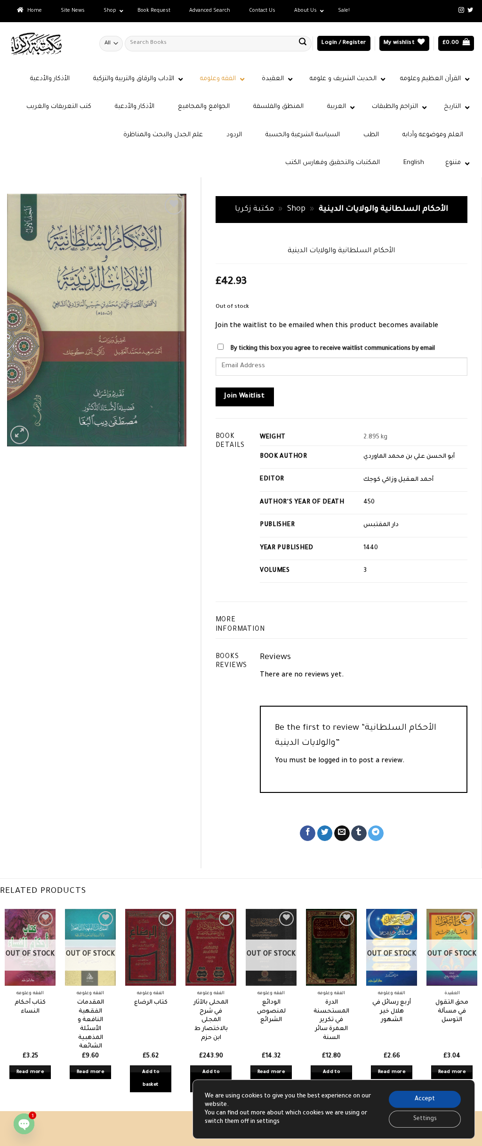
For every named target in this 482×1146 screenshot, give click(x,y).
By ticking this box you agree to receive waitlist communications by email (332, 349)
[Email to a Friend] (342, 833)
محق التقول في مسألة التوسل (451, 1011)
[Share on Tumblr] (359, 833)
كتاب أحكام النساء (30, 1007)
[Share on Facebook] (307, 833)
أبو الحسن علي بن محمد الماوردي (409, 456)
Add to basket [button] (150, 1079)
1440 (370, 548)
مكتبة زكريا (254, 209)
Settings (425, 1119)
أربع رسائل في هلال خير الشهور (391, 1011)
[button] (343, 43)
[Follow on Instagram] (461, 10)
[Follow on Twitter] (470, 10)
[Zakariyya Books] (46, 43)
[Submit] (303, 43)
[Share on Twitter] (325, 833)
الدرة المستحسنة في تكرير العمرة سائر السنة (331, 1020)
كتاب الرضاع (151, 1002)
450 (369, 502)
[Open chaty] (24, 1123)
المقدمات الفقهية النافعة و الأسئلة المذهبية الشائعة (90, 1024)
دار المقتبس (381, 525)
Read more (30, 1072)
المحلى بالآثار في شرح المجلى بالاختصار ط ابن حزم (210, 1020)
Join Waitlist (245, 396)
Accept (425, 1099)
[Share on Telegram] (376, 833)
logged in (332, 761)
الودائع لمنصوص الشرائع (271, 1011)
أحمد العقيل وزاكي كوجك (398, 480)
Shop (296, 209)
